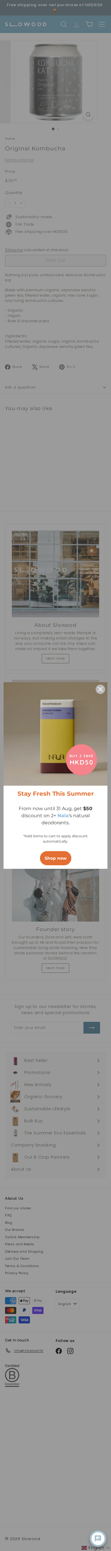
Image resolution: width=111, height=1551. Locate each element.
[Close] (100, 689)
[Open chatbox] (98, 1538)
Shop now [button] (56, 858)
